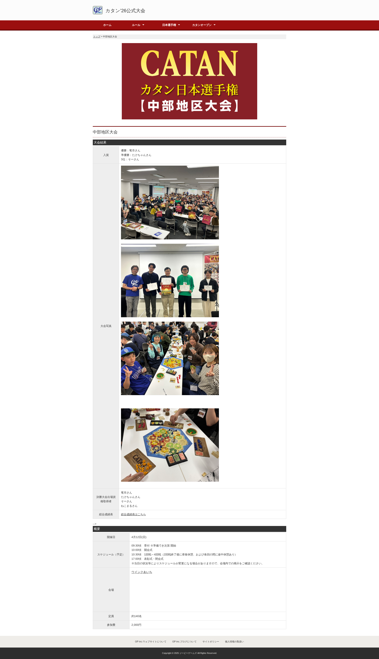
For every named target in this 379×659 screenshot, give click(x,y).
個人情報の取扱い (234, 641)
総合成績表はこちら (133, 514)
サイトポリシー (211, 641)
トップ (96, 36)
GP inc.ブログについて (184, 641)
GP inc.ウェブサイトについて (150, 641)
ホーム (107, 24)
